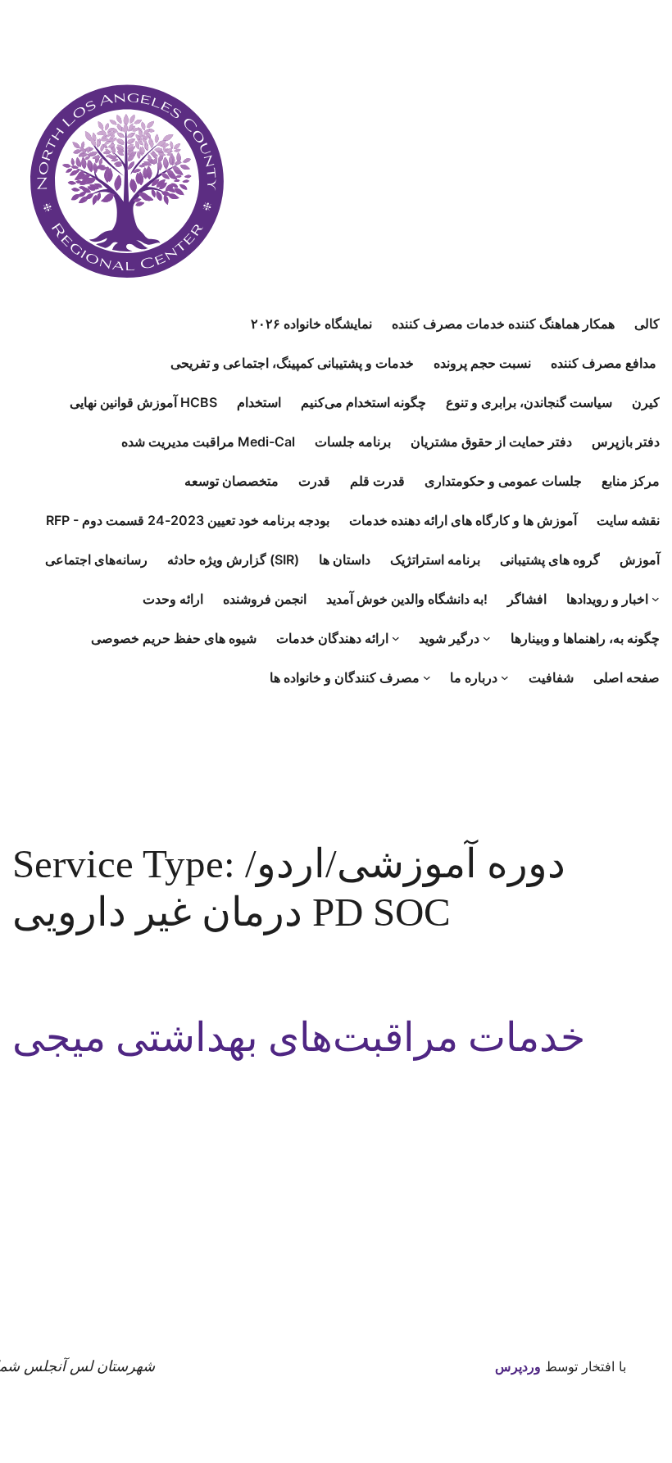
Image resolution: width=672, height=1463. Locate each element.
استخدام (259, 402)
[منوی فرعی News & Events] (656, 599)
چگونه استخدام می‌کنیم (363, 402)
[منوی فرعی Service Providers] (396, 638)
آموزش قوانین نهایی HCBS (143, 402)
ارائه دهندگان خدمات (332, 638)
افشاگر (527, 599)
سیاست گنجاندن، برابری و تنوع (529, 402)
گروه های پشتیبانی (550, 559)
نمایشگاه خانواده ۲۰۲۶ (311, 323)
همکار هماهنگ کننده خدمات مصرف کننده (503, 323)
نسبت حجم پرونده (482, 363)
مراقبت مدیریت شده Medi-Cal (208, 441)
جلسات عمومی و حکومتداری (503, 481)
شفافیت (551, 677)
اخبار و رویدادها (607, 599)
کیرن (646, 402)
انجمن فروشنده (264, 599)
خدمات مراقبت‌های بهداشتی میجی (298, 1037)
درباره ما (473, 677)
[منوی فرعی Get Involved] (487, 638)
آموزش (640, 559)
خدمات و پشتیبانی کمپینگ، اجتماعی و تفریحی (292, 363)
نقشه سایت (628, 520)
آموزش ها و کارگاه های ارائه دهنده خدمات (463, 520)
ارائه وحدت (173, 599)
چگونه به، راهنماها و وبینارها (585, 638)
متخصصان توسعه (231, 481)
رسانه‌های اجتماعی (96, 559)
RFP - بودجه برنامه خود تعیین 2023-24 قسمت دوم (187, 520)
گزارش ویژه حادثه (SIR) (233, 559)
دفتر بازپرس (626, 441)
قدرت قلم (377, 481)
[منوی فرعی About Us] (505, 677)
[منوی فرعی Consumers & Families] (427, 677)
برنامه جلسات (353, 441)
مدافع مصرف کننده (605, 363)
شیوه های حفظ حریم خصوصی (174, 638)
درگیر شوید (449, 638)
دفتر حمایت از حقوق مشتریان (491, 441)
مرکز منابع (631, 481)
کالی (647, 323)
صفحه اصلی (626, 677)
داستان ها (344, 559)
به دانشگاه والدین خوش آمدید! (407, 599)
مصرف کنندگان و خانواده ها (345, 677)
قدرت (314, 481)
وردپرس (518, 1366)
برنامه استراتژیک (435, 559)
